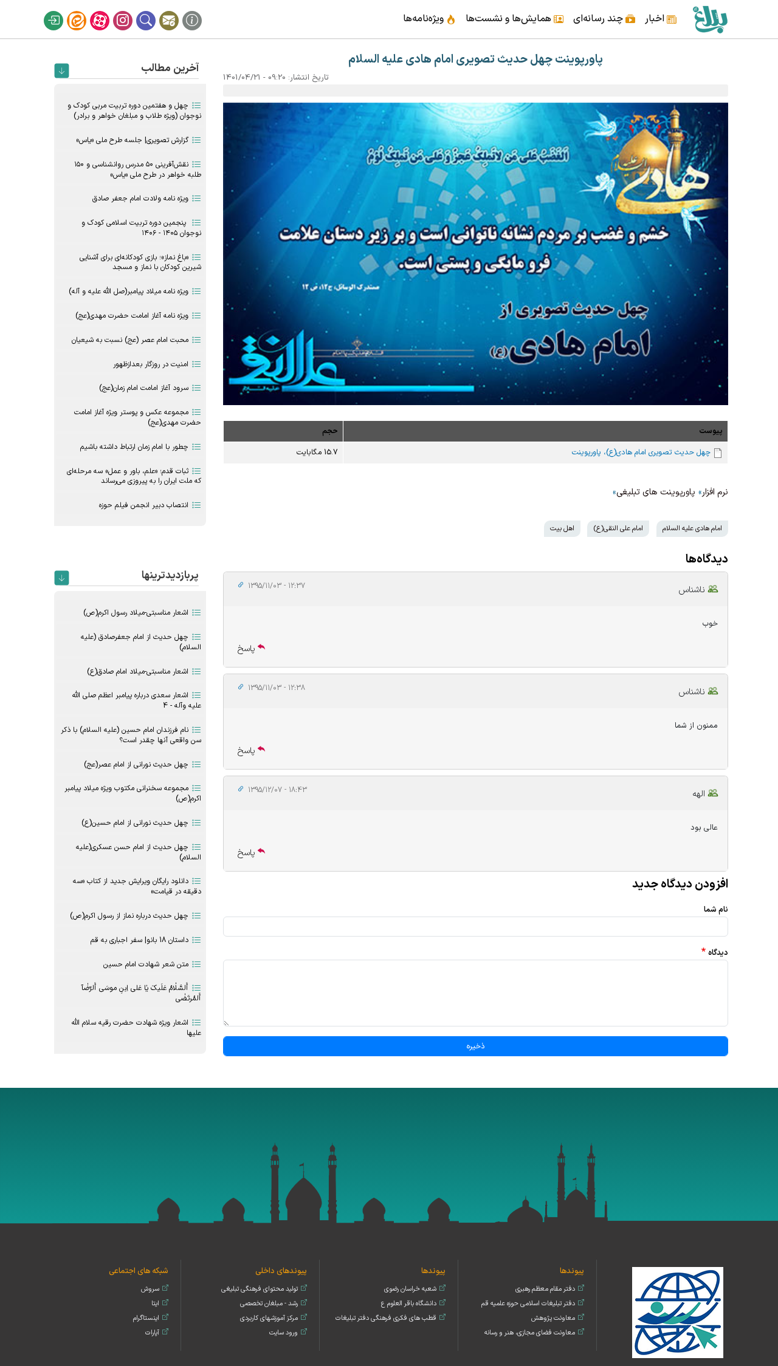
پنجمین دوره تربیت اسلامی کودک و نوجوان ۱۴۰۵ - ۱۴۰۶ (141, 228)
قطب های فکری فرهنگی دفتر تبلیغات (386, 1318)
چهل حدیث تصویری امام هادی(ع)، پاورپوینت (641, 452)
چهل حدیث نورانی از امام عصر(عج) (136, 764)
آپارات (107, 11)
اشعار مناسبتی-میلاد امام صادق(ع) (137, 671)
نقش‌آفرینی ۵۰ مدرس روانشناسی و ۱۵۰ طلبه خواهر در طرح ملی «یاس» (137, 169)
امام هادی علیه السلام (692, 528)
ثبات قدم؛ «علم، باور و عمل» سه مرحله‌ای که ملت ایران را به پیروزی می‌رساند (134, 476)
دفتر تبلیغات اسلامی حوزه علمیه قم (528, 1304)
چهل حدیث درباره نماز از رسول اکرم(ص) (129, 915)
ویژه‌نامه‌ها (423, 19)
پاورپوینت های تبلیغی (655, 492)
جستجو (153, 11)
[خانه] (709, 19)
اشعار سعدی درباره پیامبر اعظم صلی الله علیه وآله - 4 (136, 700)
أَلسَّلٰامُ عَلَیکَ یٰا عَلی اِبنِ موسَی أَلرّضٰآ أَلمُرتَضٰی (141, 993)
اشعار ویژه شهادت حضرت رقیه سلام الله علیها (136, 1028)
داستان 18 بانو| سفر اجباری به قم (139, 940)
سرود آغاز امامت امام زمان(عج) (143, 388)
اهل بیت (562, 528)
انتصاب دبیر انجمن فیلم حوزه (143, 505)
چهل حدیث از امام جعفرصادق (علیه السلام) (141, 642)
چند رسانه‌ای (598, 19)
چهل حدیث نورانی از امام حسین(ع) (134, 823)
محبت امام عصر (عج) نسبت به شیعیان (130, 340)
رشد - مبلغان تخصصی (269, 1304)
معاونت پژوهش (553, 1318)
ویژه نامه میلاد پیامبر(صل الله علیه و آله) (128, 291)
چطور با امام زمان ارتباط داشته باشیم (134, 447)
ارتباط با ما (176, 11)
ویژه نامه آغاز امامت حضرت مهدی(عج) (131, 315)
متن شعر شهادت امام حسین (145, 964)
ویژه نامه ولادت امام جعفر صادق (140, 198)
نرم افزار (715, 492)
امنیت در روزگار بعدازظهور (150, 364)
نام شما (716, 909)
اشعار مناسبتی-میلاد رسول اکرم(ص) (135, 612)
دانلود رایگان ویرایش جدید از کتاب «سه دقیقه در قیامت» (137, 886)
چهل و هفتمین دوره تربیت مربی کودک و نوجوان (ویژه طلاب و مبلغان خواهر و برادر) (134, 110)
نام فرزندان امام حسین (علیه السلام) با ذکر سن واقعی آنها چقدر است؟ (131, 735)
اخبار (654, 19)
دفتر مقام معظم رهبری (545, 1289)
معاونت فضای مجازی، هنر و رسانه (529, 1333)
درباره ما (200, 11)
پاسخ (246, 649)
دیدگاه (718, 952)
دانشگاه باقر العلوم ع (408, 1304)
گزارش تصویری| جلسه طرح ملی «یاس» (132, 140)
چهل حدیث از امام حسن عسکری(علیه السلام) (138, 852)
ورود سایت (283, 1333)
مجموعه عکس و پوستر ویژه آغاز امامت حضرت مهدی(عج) (137, 417)
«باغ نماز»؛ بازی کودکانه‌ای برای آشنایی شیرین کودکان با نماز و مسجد (140, 262)
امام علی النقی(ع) (618, 528)
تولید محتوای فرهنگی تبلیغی (259, 1289)
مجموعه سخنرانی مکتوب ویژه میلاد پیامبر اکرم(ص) (132, 793)
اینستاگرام (130, 11)
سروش (150, 1289)
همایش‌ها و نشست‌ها (508, 19)
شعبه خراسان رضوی (410, 1289)
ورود (61, 11)
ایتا (84, 11)
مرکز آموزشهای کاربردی (269, 1318)
